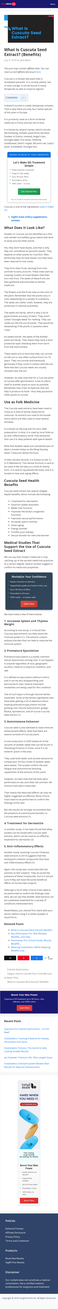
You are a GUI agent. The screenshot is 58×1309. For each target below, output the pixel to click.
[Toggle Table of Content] (22, 98)
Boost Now (29, 1200)
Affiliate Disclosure (15, 1232)
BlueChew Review (14, 1258)
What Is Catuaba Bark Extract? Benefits (28, 981)
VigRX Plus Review (14, 1262)
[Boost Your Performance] (29, 1120)
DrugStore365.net (27, 1298)
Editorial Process (14, 1228)
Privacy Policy (12, 1236)
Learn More (24, 1008)
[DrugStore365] (8, 4)
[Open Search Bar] (39, 4)
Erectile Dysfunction (18, 969)
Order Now (29, 604)
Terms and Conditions (17, 1240)
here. (38, 71)
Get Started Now (29, 191)
